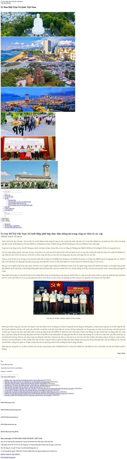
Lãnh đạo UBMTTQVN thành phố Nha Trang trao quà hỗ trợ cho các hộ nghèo (28, 395)
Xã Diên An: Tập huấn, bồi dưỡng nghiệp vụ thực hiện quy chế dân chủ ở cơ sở (27, 385)
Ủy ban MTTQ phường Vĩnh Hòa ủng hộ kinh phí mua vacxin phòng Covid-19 (28, 390)
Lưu (2, 220)
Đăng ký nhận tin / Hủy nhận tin (10, 454)
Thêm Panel (4, 218)
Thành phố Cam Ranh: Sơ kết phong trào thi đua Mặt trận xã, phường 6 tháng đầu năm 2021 (31, 392)
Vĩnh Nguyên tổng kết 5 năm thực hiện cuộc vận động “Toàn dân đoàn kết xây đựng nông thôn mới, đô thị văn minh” (39, 388)
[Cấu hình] (1, 413)
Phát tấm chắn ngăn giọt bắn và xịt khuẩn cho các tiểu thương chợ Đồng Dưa (27, 382)
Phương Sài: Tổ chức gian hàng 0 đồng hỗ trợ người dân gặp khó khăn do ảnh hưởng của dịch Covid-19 (35, 393)
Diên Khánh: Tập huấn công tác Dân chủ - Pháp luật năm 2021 (23, 387)
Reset (7, 220)
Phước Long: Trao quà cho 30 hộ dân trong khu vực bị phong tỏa (23, 380)
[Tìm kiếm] (5, 212)
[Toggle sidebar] (1, 11)
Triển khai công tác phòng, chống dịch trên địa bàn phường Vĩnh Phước (25, 383)
